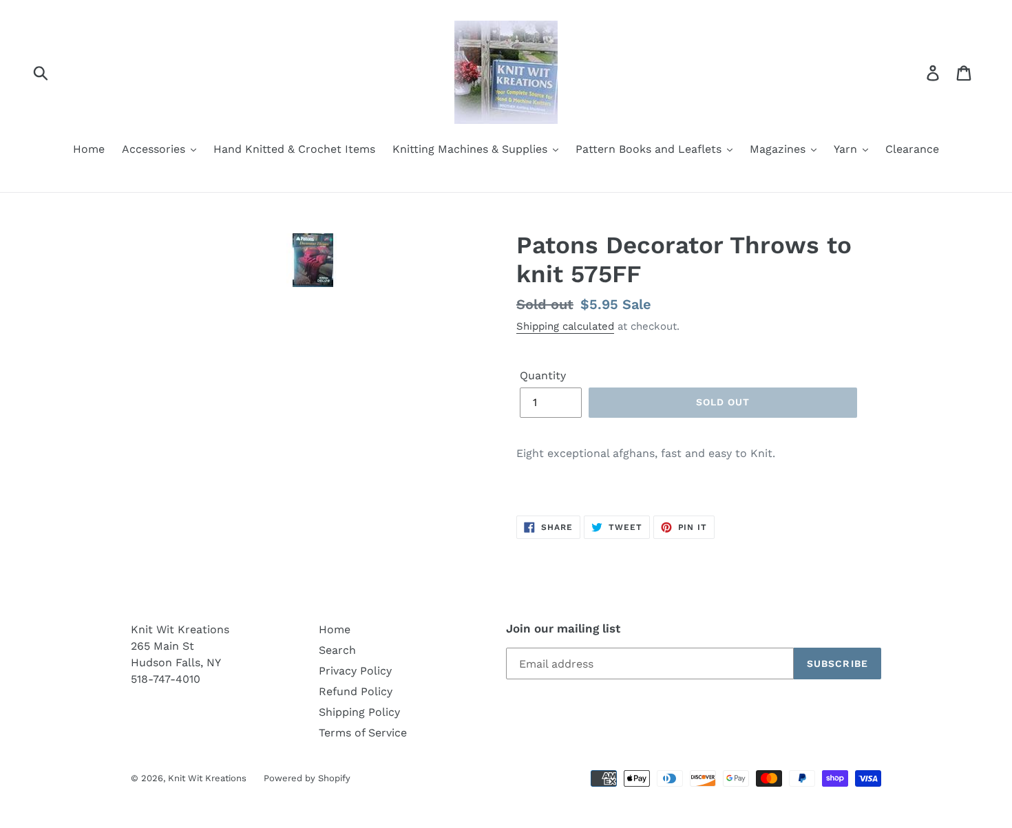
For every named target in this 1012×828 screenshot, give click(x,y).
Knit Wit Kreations (207, 778)
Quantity (543, 375)
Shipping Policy (359, 712)
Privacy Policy (355, 670)
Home (334, 629)
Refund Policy (355, 691)
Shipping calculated (565, 326)
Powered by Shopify (307, 778)
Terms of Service (363, 732)
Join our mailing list (563, 628)
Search (337, 650)
